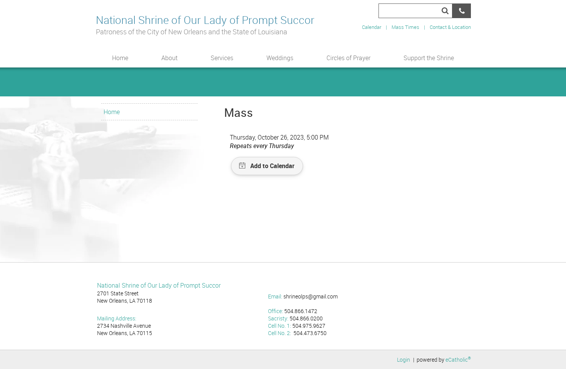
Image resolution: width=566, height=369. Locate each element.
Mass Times (405, 27)
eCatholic (458, 359)
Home (112, 112)
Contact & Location (450, 27)
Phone (461, 10)
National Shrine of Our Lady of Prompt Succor (205, 19)
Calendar (371, 27)
